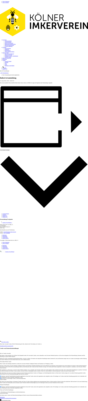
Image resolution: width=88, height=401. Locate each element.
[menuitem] (45, 43)
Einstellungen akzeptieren (5, 398)
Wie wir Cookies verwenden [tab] (5, 353)
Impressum (4, 235)
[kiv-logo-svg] (44, 37)
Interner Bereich (5, 238)
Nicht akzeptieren (8, 346)
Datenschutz (4, 236)
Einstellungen (2, 346)
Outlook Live (4, 216)
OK (12, 346)
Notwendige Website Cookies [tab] (5, 361)
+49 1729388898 (6, 233)
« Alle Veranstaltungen (4, 72)
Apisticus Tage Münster (7, 222)
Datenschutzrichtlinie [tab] (4, 393)
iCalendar (4, 214)
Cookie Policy (5, 237)
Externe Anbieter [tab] (3, 379)
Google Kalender (5, 213)
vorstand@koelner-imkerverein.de (9, 231)
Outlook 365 (4, 215)
